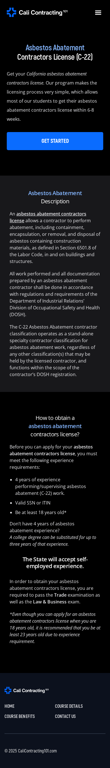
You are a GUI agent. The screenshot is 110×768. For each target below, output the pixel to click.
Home (10, 706)
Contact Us (65, 716)
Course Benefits (20, 716)
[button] (98, 12)
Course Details (69, 706)
